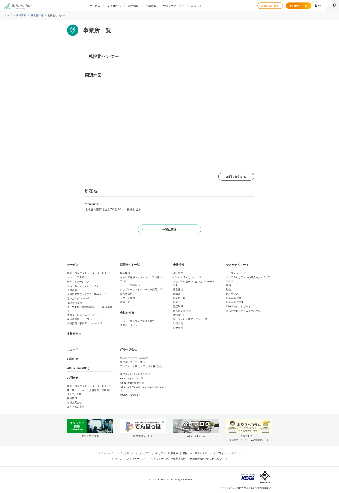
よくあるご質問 (75, 406)
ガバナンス (232, 293)
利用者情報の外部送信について (207, 458)
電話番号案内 (74, 302)
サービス (95, 6)
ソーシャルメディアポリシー (131, 458)
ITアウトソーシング (78, 281)
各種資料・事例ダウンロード (83, 323)
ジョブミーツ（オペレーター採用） (140, 289)
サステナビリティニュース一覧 (243, 310)
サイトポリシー (125, 453)
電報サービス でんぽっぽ (81, 314)
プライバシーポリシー (228, 453)
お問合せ (72, 377)
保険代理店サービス (78, 319)
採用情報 (133, 6)
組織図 (176, 293)
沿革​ (175, 302)
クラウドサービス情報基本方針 (168, 458)
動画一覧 (178, 323)
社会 (228, 289)
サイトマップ (105, 453)
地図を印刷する (236, 176)
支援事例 (112, 6)
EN (319, 5)
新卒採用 (125, 273)
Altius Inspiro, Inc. (130, 378)
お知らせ (72, 358)
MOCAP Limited (129, 394)
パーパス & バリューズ (185, 277)
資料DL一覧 (270, 6)
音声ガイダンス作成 (78, 298)
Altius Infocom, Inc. (130, 382)
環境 (228, 285)
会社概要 (178, 273)
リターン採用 (127, 298)
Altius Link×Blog (78, 368)
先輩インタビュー (130, 325)
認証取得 (178, 306)
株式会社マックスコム (132, 357)
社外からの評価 (234, 302)
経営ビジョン (180, 310)
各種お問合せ (74, 402)
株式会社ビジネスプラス (133, 374)
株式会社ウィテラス (131, 362)
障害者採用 (126, 293)
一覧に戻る (169, 229)
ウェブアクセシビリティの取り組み (158, 453)
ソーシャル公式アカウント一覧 (190, 319)
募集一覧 (125, 302)
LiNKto (176, 327)
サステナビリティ (173, 6)
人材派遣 (72, 290)
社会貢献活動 (233, 298)
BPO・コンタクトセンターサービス (87, 273)
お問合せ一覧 (300, 6)
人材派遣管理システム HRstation (85, 294)
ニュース (196, 6)
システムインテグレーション (83, 285)
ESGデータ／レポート (238, 306)
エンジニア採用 (128, 285)
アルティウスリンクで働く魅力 (137, 320)
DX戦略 (177, 314)
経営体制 (178, 289)
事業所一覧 (179, 298)
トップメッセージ (236, 273)
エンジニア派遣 (75, 277)
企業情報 (151, 6)
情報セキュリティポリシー (197, 453)
